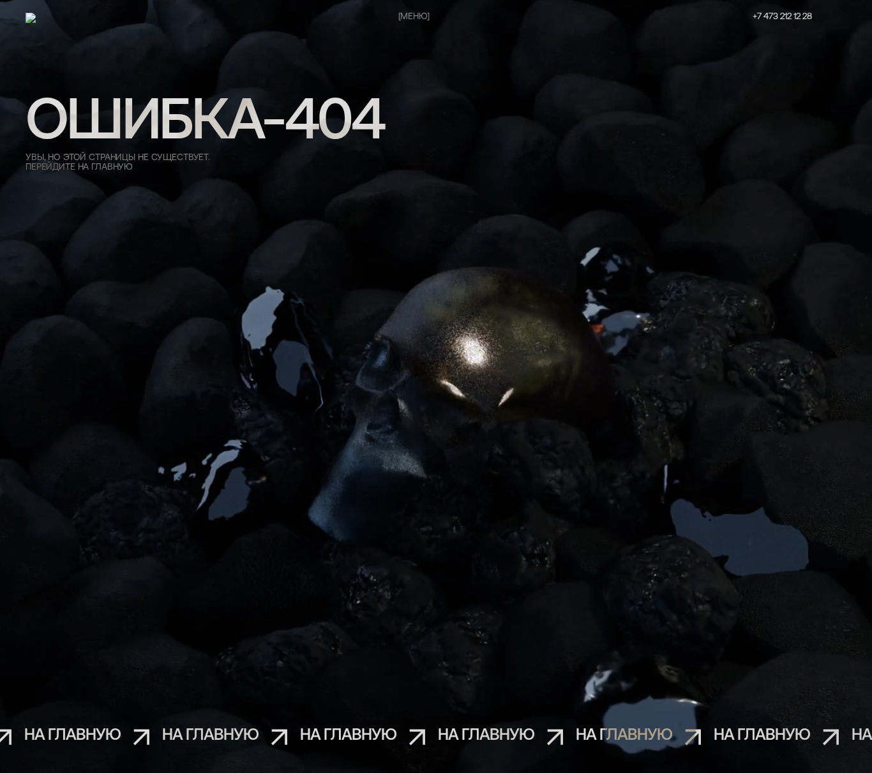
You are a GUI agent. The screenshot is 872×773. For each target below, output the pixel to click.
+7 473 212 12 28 (782, 17)
